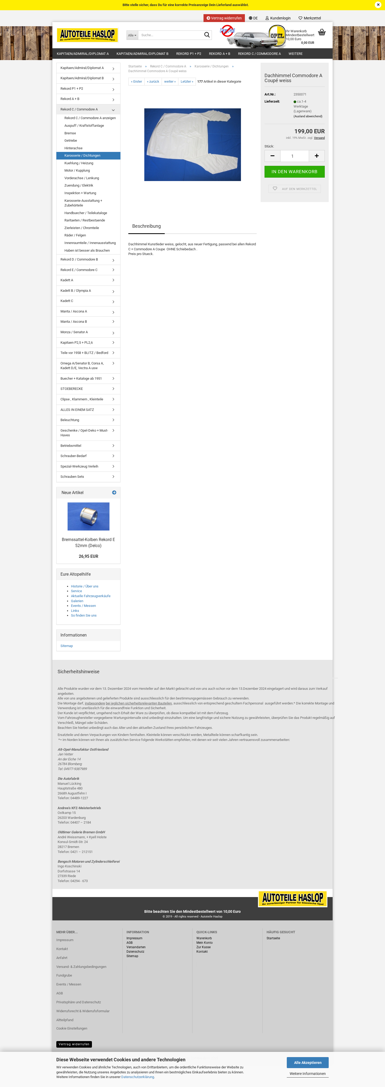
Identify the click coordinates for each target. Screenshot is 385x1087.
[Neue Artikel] (114, 493)
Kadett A (66, 280)
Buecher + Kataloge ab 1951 (81, 378)
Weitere (295, 54)
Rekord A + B (219, 54)
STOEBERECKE (71, 389)
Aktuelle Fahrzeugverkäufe (91, 596)
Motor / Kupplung (77, 170)
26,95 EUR (88, 556)
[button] (253, 18)
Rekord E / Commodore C (78, 270)
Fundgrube (64, 975)
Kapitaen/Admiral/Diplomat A (83, 54)
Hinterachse (73, 148)
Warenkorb (204, 938)
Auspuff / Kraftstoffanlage (84, 126)
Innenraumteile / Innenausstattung (90, 243)
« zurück (153, 81)
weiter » (170, 81)
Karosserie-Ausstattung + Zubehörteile (83, 203)
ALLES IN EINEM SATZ (77, 410)
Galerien (77, 601)
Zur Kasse (203, 947)
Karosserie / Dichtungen (82, 155)
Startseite (273, 938)
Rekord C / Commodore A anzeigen (90, 118)
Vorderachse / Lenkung (81, 178)
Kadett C (66, 301)
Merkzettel (311, 18)
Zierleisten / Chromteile (81, 228)
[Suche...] (207, 35)
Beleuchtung (69, 420)
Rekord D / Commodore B (79, 259)
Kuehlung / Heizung (78, 163)
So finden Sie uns (84, 615)
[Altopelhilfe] (87, 35)
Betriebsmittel (70, 446)
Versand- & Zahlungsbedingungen (81, 967)
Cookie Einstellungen (71, 1028)
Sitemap (66, 646)
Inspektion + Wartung (80, 193)
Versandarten (136, 947)
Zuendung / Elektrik (78, 185)
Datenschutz (135, 951)
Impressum (64, 940)
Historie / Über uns (84, 586)
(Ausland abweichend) (308, 116)
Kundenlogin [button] (280, 18)
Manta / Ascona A (73, 311)
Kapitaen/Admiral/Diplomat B (142, 54)
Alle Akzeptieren (308, 1063)
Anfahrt (61, 958)
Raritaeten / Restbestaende (84, 220)
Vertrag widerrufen (226, 18)
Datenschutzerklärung (137, 1077)
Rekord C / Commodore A (259, 54)
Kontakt (62, 949)
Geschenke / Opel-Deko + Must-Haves (84, 432)
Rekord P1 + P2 (188, 54)
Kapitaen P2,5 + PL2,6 (76, 342)
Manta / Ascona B (73, 322)
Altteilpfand (64, 1020)
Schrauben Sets (72, 477)
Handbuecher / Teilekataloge (85, 213)
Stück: (269, 146)
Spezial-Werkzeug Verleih (79, 466)
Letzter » (187, 81)
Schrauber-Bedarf (73, 456)
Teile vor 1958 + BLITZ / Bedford (84, 353)
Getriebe (70, 140)
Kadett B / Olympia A (75, 291)
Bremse (70, 133)
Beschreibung (146, 226)
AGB (59, 993)
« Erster (136, 81)
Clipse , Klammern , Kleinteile (81, 399)
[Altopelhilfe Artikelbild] (88, 516)
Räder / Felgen (75, 235)
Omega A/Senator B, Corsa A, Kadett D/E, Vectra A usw (82, 365)
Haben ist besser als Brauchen (87, 250)
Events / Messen (83, 606)
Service (76, 591)
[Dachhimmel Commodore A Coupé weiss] (192, 144)
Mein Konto (204, 943)
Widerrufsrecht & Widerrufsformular (82, 1011)
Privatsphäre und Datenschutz (78, 1002)
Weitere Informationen (308, 1074)
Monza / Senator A (74, 332)
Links (75, 611)
